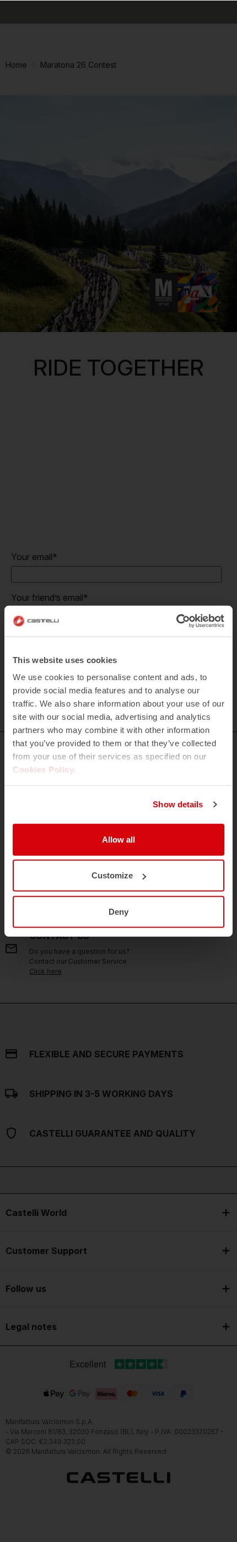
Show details (178, 804)
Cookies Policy (43, 769)
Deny (118, 911)
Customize (112, 875)
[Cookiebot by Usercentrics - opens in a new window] (176, 621)
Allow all (118, 839)
